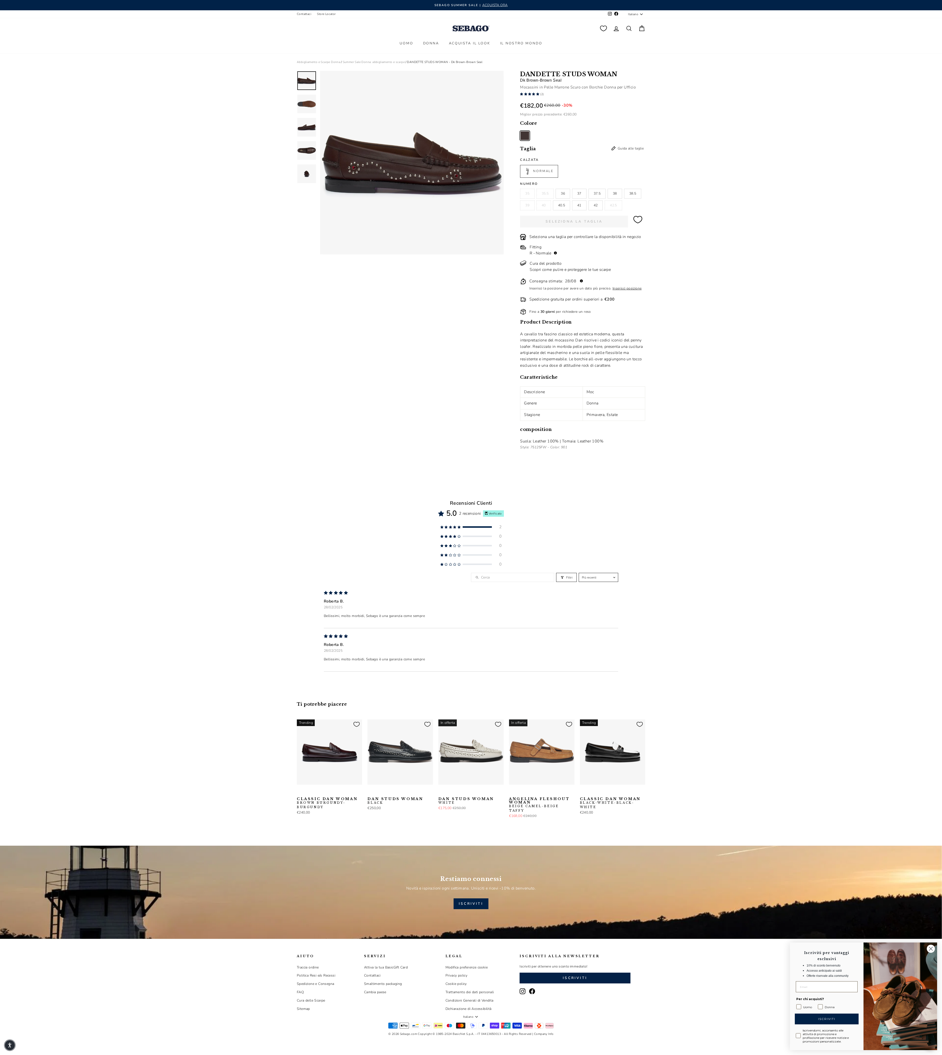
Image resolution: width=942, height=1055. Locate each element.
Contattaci (304, 14)
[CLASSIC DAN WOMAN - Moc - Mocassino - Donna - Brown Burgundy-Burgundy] (300, 792)
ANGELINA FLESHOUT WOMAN (539, 804)
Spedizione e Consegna (315, 983)
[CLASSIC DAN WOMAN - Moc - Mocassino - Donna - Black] (308, 792)
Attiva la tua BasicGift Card (386, 967)
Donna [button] (431, 43)
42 (596, 205)
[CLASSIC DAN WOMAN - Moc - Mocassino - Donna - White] (323, 792)
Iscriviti (575, 978)
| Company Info (543, 1034)
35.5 (545, 193)
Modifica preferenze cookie (466, 967)
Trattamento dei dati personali (469, 992)
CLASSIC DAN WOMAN (327, 803)
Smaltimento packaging (383, 983)
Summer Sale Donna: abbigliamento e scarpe (374, 62)
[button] (530, 94)
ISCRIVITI (471, 903)
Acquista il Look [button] (469, 43)
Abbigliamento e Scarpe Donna (318, 62)
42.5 (613, 205)
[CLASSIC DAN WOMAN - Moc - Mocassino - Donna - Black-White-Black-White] (316, 792)
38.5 (632, 193)
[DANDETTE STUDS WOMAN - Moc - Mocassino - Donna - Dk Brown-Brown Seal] (525, 135)
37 (579, 193)
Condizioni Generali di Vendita (469, 1000)
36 (563, 193)
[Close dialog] (931, 948)
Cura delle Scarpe (311, 1000)
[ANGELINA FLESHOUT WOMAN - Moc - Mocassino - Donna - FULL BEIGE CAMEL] (520, 792)
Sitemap (303, 1008)
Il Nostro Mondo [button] (521, 43)
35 (527, 193)
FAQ (300, 992)
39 (527, 205)
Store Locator (326, 14)
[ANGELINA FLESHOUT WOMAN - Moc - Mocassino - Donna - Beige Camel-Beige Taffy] (512, 792)
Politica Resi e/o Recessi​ (316, 975)
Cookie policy (456, 983)
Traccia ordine (308, 967)
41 (579, 205)
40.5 (561, 205)
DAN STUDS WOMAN (395, 800)
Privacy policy (456, 975)
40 (544, 205)
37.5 (597, 193)
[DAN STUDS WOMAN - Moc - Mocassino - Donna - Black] (370, 792)
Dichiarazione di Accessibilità (468, 1008)
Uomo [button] (406, 43)
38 (615, 193)
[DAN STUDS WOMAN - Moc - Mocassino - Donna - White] (378, 792)
